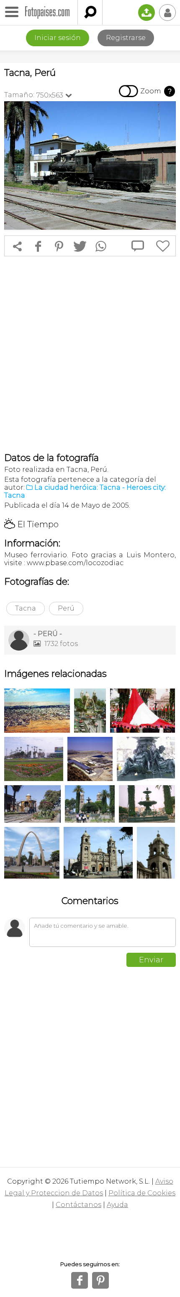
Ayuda (117, 1205)
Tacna (25, 608)
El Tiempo (31, 524)
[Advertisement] (90, 354)
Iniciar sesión (57, 38)
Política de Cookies (141, 1193)
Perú (66, 608)
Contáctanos (78, 1205)
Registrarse (126, 38)
